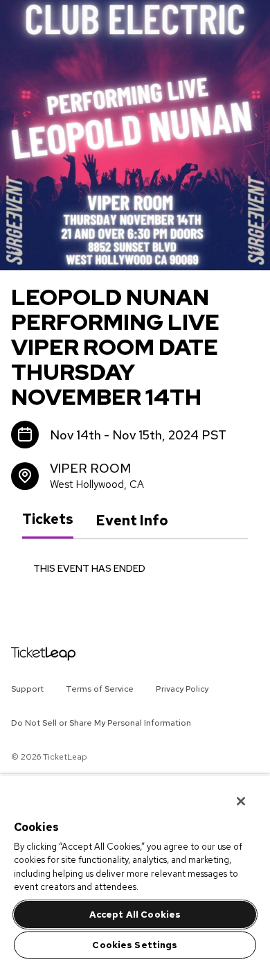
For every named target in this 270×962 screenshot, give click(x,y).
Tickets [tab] (47, 520)
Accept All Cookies (135, 914)
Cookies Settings (134, 945)
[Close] (231, 792)
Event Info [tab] (132, 520)
